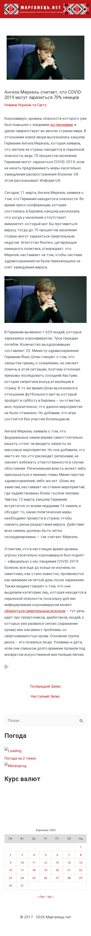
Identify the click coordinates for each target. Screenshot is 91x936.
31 (22, 885)
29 (80, 878)
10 (22, 862)
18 (33, 870)
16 (10, 870)
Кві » (50, 896)
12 (45, 862)
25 (33, 878)
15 (80, 862)
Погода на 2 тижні (20, 758)
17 (22, 870)
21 (68, 870)
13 (57, 862)
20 (57, 870)
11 (33, 862)
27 (57, 878)
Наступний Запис (45, 696)
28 (68, 878)
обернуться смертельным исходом (34, 611)
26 (45, 878)
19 (45, 870)
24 (22, 878)
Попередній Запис (45, 686)
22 (80, 870)
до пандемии (61, 124)
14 (68, 862)
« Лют (42, 896)
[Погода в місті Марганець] (37, 751)
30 (10, 885)
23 (10, 878)
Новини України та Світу (25, 105)
